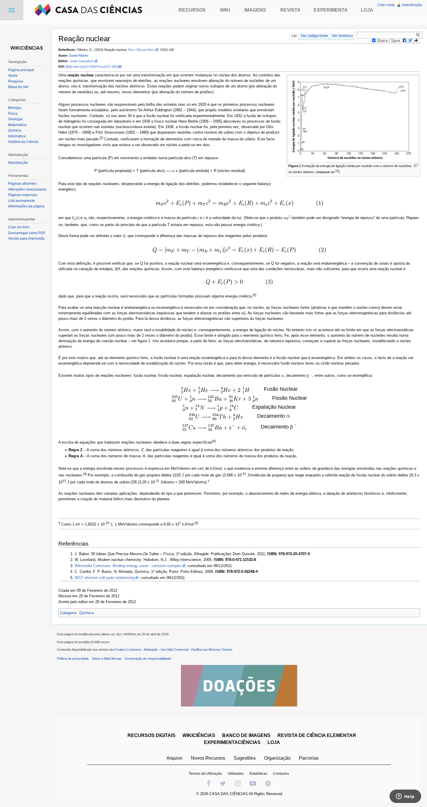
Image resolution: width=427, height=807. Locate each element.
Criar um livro (18, 227)
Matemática (17, 125)
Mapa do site (18, 87)
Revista (290, 10)
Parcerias (309, 758)
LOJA (274, 742)
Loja (367, 10)
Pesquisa (15, 81)
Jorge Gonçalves (81, 61)
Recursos (192, 10)
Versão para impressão (26, 238)
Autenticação (412, 5)
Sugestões (245, 758)
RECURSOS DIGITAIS (151, 735)
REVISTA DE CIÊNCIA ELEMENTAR (316, 735)
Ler (294, 35)
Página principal (21, 70)
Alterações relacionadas (27, 189)
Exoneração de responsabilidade (148, 658)
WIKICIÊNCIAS (198, 735)
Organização (277, 758)
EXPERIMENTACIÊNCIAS (232, 742)
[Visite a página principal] (25, 47)
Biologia (14, 108)
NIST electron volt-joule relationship (104, 577)
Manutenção (18, 163)
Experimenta (331, 10)
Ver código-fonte (314, 35)
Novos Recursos (208, 758)
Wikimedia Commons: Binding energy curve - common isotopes (128, 566)
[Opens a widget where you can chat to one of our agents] (405, 797)
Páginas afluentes (22, 184)
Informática (17, 136)
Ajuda (12, 75)
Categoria (68, 613)
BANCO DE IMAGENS (246, 735)
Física (12, 114)
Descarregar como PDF (26, 233)
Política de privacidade (73, 658)
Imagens (255, 10)
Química (86, 613)
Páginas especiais (22, 195)
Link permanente (21, 201)
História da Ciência (23, 142)
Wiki (225, 10)
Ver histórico (342, 35)
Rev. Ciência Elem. (141, 49)
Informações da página (26, 206)
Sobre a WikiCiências (107, 658)
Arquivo (174, 758)
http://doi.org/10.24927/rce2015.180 (92, 66)
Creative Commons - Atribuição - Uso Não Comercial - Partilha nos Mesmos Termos (173, 649)
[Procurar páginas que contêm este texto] (419, 35)
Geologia (15, 119)
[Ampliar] (416, 165)
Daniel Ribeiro (78, 55)
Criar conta (386, 5)
